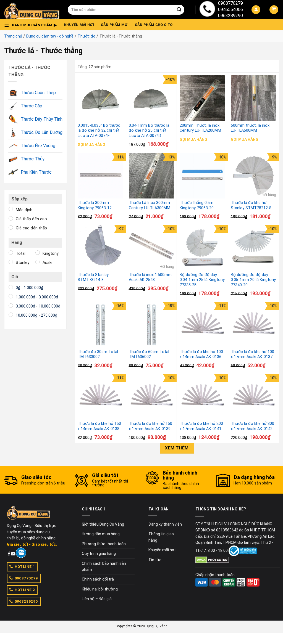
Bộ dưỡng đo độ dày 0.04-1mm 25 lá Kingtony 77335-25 (202, 279)
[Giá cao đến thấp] (11, 227)
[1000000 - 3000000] (11, 296)
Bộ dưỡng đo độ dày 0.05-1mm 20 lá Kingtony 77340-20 (253, 279)
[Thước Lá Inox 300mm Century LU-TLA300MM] (151, 175)
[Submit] (179, 9)
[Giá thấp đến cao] (11, 218)
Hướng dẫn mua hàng (101, 534)
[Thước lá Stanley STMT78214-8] (100, 247)
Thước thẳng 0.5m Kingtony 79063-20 (197, 205)
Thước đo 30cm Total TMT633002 (98, 354)
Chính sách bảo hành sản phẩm (104, 566)
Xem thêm (177, 448)
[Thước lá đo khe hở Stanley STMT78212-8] (253, 175)
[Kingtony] (37, 252)
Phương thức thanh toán (104, 544)
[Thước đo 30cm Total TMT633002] (100, 324)
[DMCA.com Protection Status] (212, 559)
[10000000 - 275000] (11, 314)
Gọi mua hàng (91, 144)
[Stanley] (11, 262)
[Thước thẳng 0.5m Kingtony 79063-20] (202, 175)
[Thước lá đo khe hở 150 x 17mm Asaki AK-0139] (151, 396)
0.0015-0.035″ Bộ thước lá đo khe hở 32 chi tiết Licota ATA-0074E (99, 130)
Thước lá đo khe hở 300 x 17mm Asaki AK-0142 (252, 426)
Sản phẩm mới (115, 25)
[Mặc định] (11, 209)
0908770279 (230, 3)
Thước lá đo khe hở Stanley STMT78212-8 (251, 205)
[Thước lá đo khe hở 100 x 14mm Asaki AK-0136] (202, 324)
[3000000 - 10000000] (11, 305)
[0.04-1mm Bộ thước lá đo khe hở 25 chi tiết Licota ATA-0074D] (151, 98)
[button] (32, 24)
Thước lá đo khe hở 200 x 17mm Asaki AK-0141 (201, 426)
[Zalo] (21, 552)
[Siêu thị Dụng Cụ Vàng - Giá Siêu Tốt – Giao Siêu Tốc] (31, 9)
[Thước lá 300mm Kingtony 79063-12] (100, 175)
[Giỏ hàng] (273, 9)
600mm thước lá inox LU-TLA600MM (250, 128)
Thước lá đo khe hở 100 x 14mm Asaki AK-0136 (201, 354)
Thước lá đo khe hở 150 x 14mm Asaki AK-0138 (99, 426)
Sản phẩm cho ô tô (153, 25)
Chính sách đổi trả (98, 579)
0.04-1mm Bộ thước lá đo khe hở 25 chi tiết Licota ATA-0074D (149, 130)
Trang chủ (13, 36)
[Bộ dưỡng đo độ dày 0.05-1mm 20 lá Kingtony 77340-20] (253, 247)
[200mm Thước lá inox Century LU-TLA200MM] (202, 98)
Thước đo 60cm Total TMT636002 (149, 354)
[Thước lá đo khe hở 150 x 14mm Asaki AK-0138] (100, 396)
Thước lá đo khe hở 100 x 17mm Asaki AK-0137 (252, 354)
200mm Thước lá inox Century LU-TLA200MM (200, 128)
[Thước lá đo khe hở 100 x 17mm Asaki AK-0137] (253, 324)
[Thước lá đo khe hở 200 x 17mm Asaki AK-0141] (202, 396)
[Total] (11, 252)
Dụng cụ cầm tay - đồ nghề (50, 36)
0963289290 (230, 15)
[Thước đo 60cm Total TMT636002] (151, 324)
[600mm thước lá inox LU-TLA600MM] (253, 98)
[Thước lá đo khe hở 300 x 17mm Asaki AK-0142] (253, 396)
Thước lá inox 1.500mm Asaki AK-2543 (150, 277)
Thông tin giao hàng (161, 537)
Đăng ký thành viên (165, 524)
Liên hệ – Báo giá (97, 599)
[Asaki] (37, 262)
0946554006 (230, 9)
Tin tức (154, 560)
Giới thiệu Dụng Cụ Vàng (103, 524)
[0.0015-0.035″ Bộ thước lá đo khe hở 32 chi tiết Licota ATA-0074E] (100, 98)
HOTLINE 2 (25, 589)
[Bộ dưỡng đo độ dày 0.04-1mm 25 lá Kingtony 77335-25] (202, 247)
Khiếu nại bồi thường (100, 589)
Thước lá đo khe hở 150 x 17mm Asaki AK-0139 (150, 426)
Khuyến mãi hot (79, 25)
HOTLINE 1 (25, 566)
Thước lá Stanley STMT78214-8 (93, 277)
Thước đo (86, 36)
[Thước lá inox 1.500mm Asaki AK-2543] (151, 247)
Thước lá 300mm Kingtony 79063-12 (95, 205)
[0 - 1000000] (11, 287)
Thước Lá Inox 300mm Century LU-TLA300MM (149, 205)
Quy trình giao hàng (99, 553)
